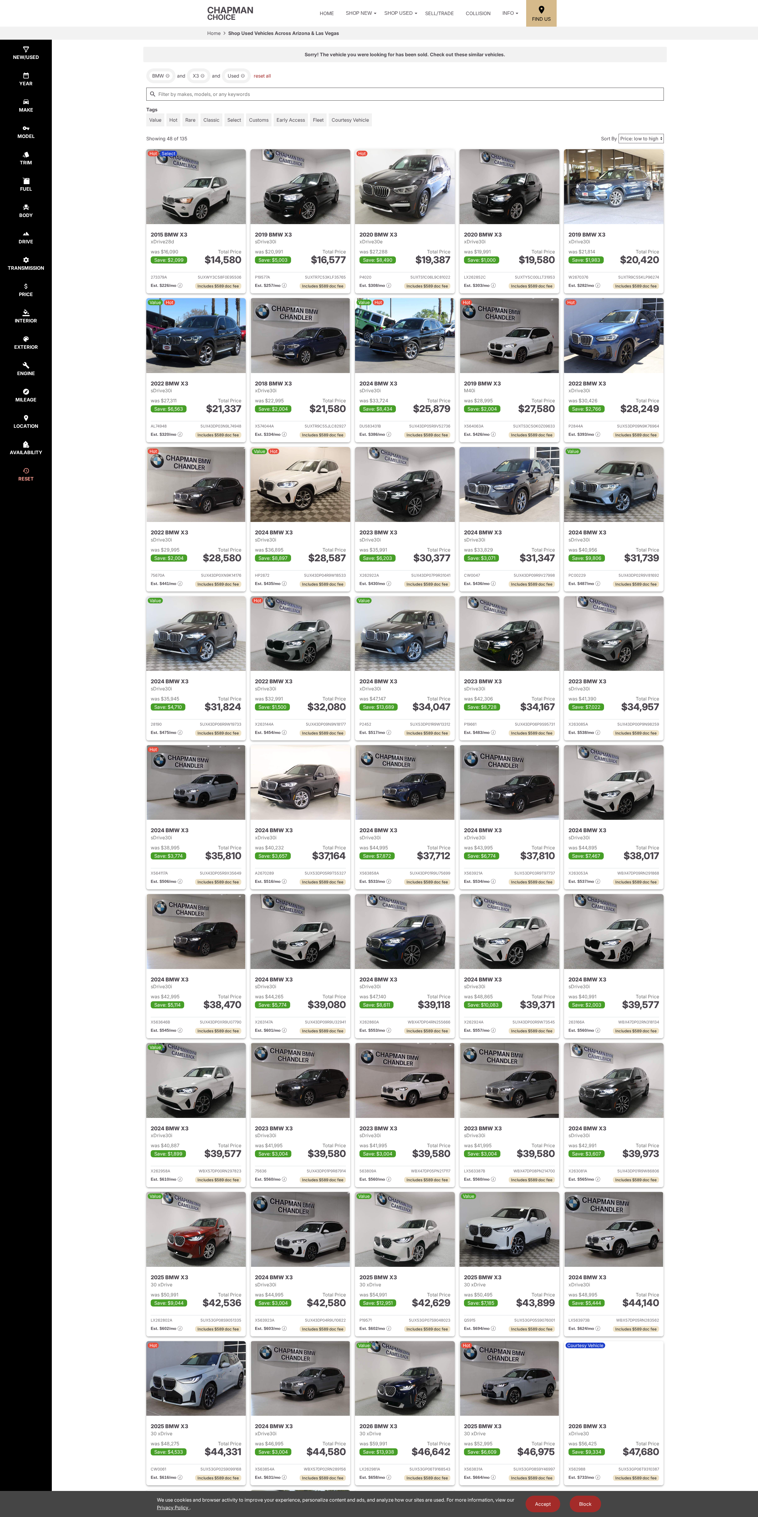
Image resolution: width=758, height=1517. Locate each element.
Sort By (609, 139)
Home (327, 13)
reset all (262, 76)
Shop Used (398, 13)
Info (508, 13)
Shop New (359, 13)
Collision (478, 13)
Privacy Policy (173, 1507)
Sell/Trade (439, 13)
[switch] (155, 119)
